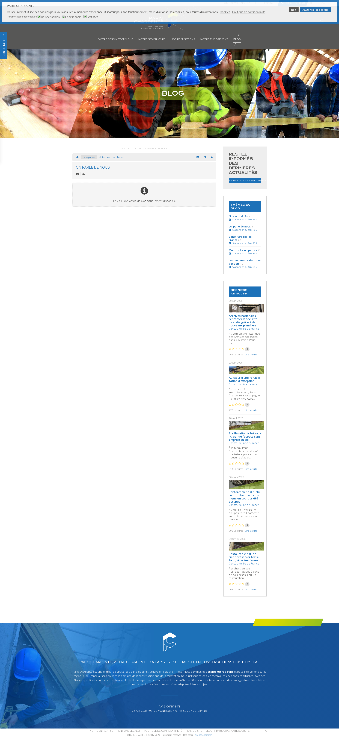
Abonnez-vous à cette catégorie (245, 180)
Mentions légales (128, 730)
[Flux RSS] (83, 174)
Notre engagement (214, 39)
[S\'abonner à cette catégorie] (77, 174)
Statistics (92, 17)
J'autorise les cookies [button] (315, 9)
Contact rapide (4, 46)
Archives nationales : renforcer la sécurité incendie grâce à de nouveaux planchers (243, 320)
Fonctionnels (73, 17)
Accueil (126, 148)
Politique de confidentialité (163, 730)
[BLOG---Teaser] (246, 308)
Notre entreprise (101, 730)
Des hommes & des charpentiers (245, 262)
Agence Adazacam (203, 734)
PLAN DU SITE (194, 730)
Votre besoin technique (115, 39)
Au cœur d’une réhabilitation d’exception (245, 379)
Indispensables (50, 17)
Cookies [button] (225, 12)
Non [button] (293, 9)
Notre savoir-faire (151, 39)
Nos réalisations (183, 39)
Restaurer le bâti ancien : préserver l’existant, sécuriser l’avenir (244, 557)
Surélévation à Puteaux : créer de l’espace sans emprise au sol (245, 436)
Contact (202, 710)
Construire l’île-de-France (241, 238)
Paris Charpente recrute (232, 730)
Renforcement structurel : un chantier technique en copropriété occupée (245, 497)
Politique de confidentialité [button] (248, 12)
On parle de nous (93, 167)
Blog (237, 39)
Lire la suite (251, 354)
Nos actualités (238, 216)
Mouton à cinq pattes (243, 250)
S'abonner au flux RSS (244, 219)
